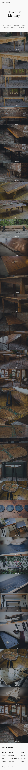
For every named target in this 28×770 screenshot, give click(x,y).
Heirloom (16, 25)
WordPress (12, 767)
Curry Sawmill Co (6, 2)
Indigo (23, 25)
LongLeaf (14, 27)
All (3, 25)
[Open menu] (25, 2)
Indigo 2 (6, 27)
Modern (21, 27)
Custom (9, 25)
